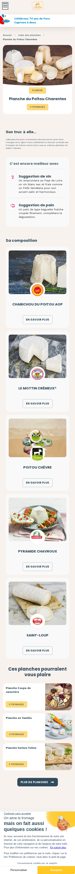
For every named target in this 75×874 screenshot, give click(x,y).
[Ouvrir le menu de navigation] (5, 6)
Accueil (7, 35)
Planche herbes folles (21, 747)
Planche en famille (19, 717)
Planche (37, 90)
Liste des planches (29, 35)
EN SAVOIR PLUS (37, 320)
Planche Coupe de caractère (18, 689)
